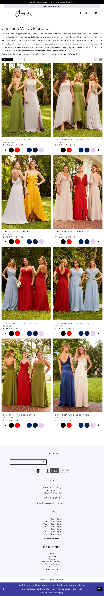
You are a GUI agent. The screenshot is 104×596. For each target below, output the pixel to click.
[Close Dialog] (4, 589)
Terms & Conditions (52, 567)
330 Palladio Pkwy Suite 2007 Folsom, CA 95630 (52, 490)
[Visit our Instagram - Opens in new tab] (38, 471)
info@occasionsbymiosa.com (52, 503)
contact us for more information (64, 54)
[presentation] (26, 100)
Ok (99, 589)
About (52, 559)
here (61, 593)
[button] (8, 13)
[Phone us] (81, 13)
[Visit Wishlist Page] (90, 13)
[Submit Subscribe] (44, 462)
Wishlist (52, 557)
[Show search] (86, 13)
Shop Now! (70, 2)
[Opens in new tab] (57, 471)
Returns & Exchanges (52, 562)
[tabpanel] (11, 150)
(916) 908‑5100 (52, 498)
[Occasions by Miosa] (21, 13)
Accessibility (52, 569)
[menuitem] (8, 13)
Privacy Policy (52, 564)
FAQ (52, 554)
